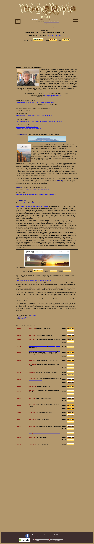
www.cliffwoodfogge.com (50, 97)
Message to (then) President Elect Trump (27, 127)
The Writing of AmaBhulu (36, 203)
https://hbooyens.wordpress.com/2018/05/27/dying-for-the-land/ (34, 115)
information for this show (54, 35)
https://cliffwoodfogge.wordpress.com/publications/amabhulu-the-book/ (36, 194)
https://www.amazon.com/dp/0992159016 (37, 189)
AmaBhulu (33, 315)
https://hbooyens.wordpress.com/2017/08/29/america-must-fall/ (33, 280)
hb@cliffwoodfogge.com (23, 317)
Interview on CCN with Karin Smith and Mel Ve (28, 128)
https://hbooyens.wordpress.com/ (53, 95)
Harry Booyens (24, 203)
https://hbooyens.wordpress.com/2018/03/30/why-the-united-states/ (35, 102)
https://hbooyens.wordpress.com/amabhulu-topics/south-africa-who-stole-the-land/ (39, 121)
